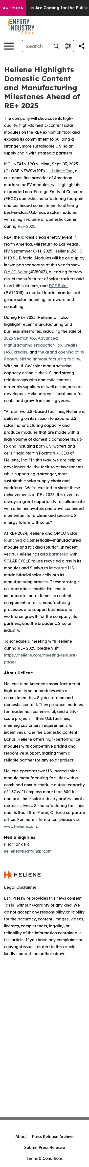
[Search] (56, 46)
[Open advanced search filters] (68, 46)
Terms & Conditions (44, 1158)
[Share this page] (81, 46)
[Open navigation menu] (9, 46)
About (21, 1136)
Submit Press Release (44, 1147)
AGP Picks (13, 8)
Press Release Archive (53, 1136)
